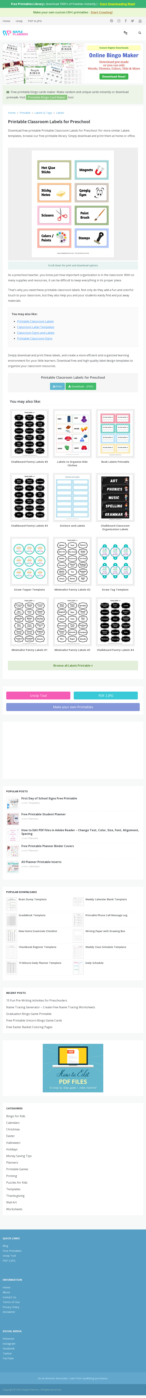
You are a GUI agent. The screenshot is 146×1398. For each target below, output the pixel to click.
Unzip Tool (38, 695)
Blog (5, 1246)
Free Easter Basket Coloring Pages (29, 1027)
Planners (33, 818)
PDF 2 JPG (105, 695)
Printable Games (17, 1169)
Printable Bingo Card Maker (46, 97)
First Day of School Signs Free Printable (49, 798)
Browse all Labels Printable (72, 665)
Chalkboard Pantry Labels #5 (29, 461)
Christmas (13, 1129)
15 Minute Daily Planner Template (40, 963)
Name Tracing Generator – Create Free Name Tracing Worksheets (50, 1007)
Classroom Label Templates (35, 327)
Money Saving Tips (19, 1156)
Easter (10, 1136)
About (6, 1292)
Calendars (34, 866)
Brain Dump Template (32, 899)
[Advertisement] (73, 750)
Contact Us (9, 1297)
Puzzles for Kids (16, 1182)
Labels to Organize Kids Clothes (72, 463)
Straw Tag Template (115, 589)
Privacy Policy (11, 1307)
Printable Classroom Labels (35, 321)
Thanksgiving (15, 1196)
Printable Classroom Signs (34, 338)
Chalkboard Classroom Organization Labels (115, 527)
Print (58, 386)
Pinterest (8, 1338)
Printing (11, 1176)
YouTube (8, 1358)
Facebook (8, 1348)
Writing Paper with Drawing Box (105, 931)
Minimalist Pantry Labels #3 (72, 650)
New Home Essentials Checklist (38, 931)
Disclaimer (9, 1312)
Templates (34, 802)
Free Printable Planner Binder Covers (47, 846)
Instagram (9, 1343)
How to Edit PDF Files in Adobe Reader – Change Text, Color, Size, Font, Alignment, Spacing (80, 832)
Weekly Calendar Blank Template (106, 899)
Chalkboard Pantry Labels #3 (29, 525)
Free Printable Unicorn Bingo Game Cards (34, 1020)
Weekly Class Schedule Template (105, 947)
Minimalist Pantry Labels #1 (29, 650)
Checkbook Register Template (37, 947)
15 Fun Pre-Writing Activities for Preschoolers (36, 1000)
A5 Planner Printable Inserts (41, 862)
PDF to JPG (35, 21)
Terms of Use (11, 1302)
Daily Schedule (94, 963)
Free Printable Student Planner (43, 814)
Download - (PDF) (82, 386)
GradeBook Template (32, 915)
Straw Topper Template (29, 589)
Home (6, 21)
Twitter (7, 1353)
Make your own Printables (73, 707)
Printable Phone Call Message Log (106, 915)
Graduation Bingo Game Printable (28, 1014)
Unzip (19, 21)
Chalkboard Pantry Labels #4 (115, 650)
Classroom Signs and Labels (35, 333)
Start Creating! (102, 12)
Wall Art (11, 1202)
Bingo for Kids (15, 1116)
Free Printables (12, 1251)
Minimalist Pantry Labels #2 (72, 589)
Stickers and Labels (72, 525)
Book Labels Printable (115, 461)
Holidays (12, 1149)
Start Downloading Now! (117, 4)
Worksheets (14, 1209)
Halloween (13, 1143)
